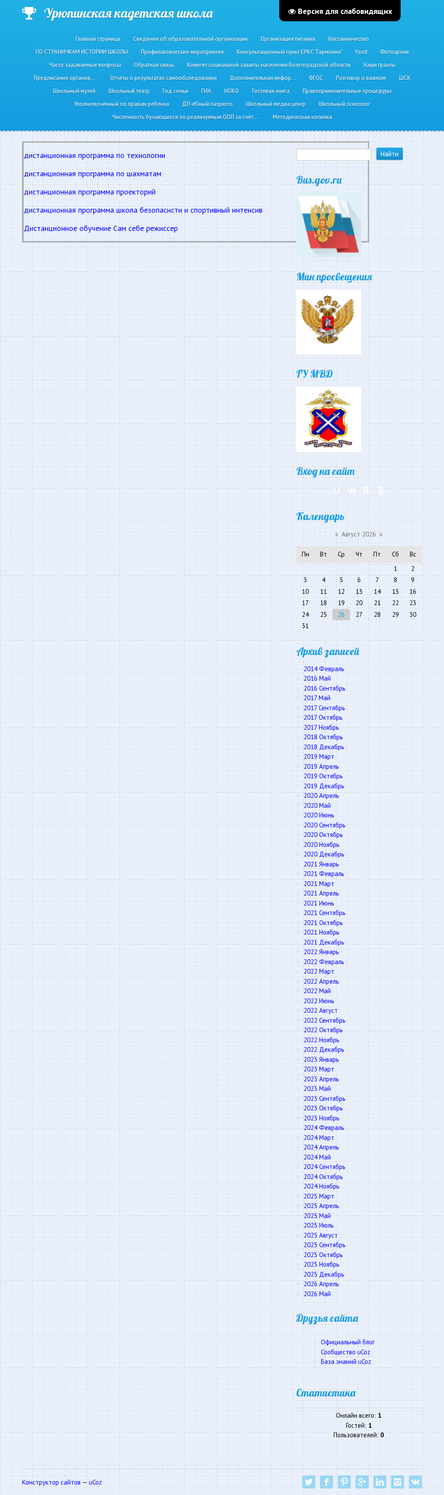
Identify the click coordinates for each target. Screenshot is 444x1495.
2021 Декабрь (324, 942)
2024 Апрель (321, 1147)
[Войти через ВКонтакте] (351, 490)
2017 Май (317, 698)
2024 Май (317, 1157)
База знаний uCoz (346, 1361)
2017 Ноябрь (321, 727)
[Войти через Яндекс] (366, 490)
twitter (308, 1481)
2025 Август (321, 1235)
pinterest (344, 1481)
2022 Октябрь (323, 1030)
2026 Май (317, 1294)
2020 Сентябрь (325, 825)
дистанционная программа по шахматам (92, 173)
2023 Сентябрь (325, 1098)
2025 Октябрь (323, 1255)
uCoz (95, 1482)
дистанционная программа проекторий (90, 192)
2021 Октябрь (323, 923)
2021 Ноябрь (322, 932)
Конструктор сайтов (51, 1482)
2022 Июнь (319, 1001)
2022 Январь (321, 952)
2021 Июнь (319, 903)
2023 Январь (321, 1059)
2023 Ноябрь (322, 1118)
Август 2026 (359, 534)
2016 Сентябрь (325, 688)
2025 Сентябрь (325, 1245)
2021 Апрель (321, 893)
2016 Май (317, 678)
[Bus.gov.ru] (328, 224)
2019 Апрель (321, 766)
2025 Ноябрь (322, 1264)
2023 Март (319, 1069)
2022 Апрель (321, 981)
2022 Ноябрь (322, 1040)
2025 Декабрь (324, 1274)
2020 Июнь (319, 815)
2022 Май (317, 991)
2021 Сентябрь (325, 913)
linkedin (379, 1481)
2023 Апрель (321, 1079)
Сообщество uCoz (345, 1352)
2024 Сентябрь (325, 1166)
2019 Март (319, 756)
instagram (397, 1481)
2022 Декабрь (324, 1049)
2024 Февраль (324, 1127)
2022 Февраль (324, 962)
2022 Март (319, 971)
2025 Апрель (321, 1206)
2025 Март (319, 1196)
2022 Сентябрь (325, 1020)
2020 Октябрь (323, 834)
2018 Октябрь (323, 737)
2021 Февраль (324, 873)
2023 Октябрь (323, 1108)
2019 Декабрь (324, 786)
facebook (326, 1481)
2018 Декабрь (324, 747)
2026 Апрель (321, 1284)
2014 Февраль (324, 669)
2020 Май (317, 805)
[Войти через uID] (336, 490)
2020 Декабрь (324, 854)
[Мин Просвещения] (328, 321)
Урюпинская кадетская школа (128, 13)
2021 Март (319, 883)
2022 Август (321, 1010)
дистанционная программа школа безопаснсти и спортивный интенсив (143, 210)
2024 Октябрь (323, 1176)
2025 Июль (319, 1225)
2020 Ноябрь (322, 844)
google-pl (362, 1481)
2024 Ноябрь (322, 1186)
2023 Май (317, 1088)
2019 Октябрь (323, 776)
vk (415, 1481)
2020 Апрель (321, 795)
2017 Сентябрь (324, 708)
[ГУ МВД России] (328, 419)
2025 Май (317, 1216)
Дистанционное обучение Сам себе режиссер (101, 228)
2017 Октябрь (323, 717)
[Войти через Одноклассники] (381, 490)
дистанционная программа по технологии (94, 155)
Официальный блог (348, 1342)
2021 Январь (321, 864)
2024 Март (319, 1137)
